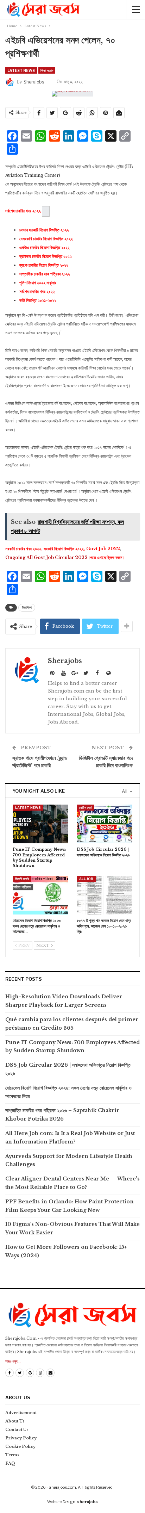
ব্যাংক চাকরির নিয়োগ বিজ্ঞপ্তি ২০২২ (43, 265)
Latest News (21, 70)
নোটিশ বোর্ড (85, 808)
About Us (15, 1421)
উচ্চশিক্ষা (27, 607)
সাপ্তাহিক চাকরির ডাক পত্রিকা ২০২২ (44, 274)
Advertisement (21, 1412)
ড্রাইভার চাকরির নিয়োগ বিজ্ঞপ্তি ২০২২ (45, 256)
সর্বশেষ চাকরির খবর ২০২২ (37, 291)
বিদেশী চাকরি (22, 879)
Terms (12, 1454)
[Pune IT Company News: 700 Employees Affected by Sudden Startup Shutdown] (40, 824)
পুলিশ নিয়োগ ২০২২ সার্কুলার (37, 282)
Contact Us (17, 1429)
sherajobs (87, 1501)
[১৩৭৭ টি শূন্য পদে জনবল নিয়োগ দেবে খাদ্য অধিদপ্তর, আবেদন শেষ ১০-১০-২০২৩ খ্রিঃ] (104, 895)
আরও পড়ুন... (12, 1361)
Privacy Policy (21, 1438)
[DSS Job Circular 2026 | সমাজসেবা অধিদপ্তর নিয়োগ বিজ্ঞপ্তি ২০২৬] (104, 824)
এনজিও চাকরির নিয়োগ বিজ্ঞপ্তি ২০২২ (44, 247)
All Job (86, 879)
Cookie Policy (20, 1446)
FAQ (10, 1463)
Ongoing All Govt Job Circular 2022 (46, 557)
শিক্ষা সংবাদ (46, 70)
